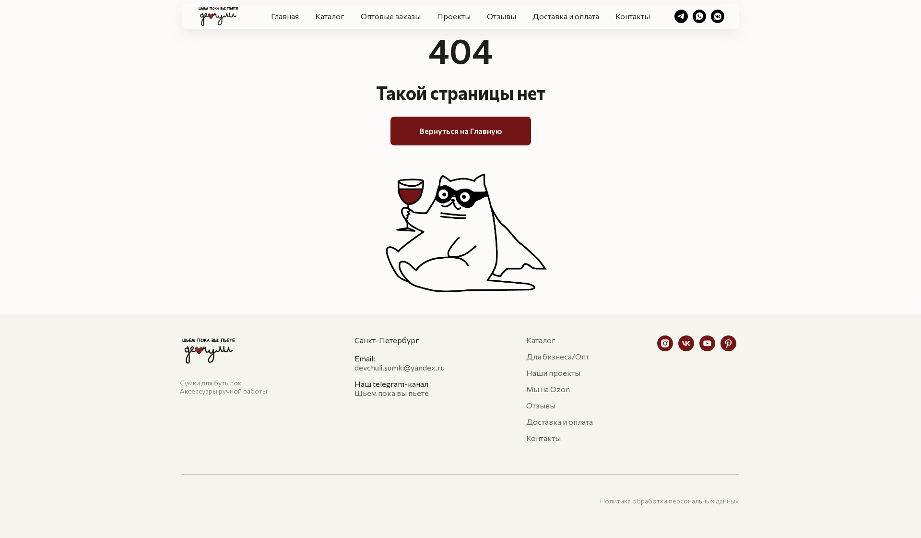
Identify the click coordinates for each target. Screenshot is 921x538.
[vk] (686, 349)
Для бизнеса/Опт (557, 356)
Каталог (329, 16)
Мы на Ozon (548, 389)
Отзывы (501, 16)
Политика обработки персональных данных (669, 501)
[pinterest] (728, 349)
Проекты (454, 16)
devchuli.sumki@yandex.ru (399, 367)
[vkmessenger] (717, 16)
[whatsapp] (699, 16)
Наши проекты (553, 372)
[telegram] (681, 16)
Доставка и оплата (565, 16)
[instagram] (665, 349)
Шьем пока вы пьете (391, 392)
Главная (285, 16)
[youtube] (707, 349)
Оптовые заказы (391, 16)
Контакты (632, 16)
